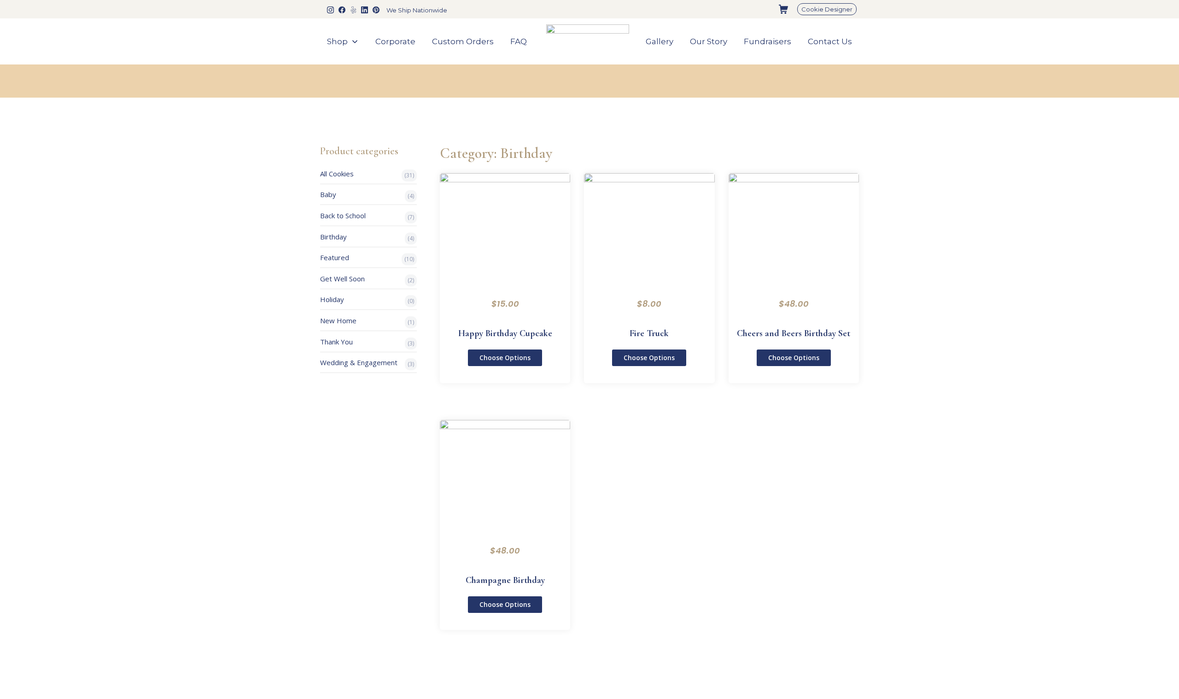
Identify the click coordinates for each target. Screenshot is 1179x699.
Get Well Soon (342, 278)
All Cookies (337, 173)
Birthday (333, 236)
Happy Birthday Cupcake (505, 333)
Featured (334, 257)
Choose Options (505, 357)
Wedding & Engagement (358, 362)
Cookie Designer (826, 9)
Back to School (343, 215)
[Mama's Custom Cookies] (587, 41)
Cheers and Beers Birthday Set (793, 333)
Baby (328, 194)
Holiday (332, 299)
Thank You (336, 341)
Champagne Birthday (505, 580)
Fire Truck (649, 333)
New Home (338, 320)
